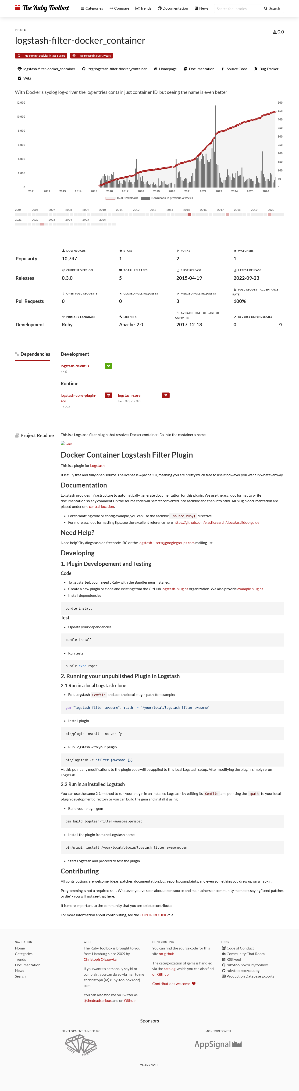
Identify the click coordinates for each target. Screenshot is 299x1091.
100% (240, 301)
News (19, 970)
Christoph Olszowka (100, 959)
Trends (20, 959)
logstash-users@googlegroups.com (167, 542)
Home (20, 948)
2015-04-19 (189, 278)
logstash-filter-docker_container (80, 40)
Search (20, 976)
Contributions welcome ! (175, 983)
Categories (23, 953)
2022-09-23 (246, 278)
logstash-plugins (175, 588)
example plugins (250, 588)
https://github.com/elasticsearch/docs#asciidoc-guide (216, 522)
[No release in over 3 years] (108, 396)
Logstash (97, 465)
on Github (160, 974)
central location (101, 506)
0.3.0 (67, 278)
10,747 (69, 258)
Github (129, 1000)
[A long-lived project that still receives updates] (108, 367)
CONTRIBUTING (154, 915)
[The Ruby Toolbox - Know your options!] (42, 8)
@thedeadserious (98, 1000)
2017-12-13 (189, 324)
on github (166, 953)
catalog (169, 968)
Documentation (27, 965)
